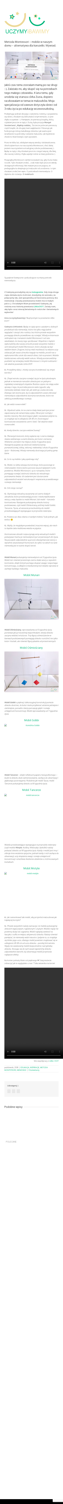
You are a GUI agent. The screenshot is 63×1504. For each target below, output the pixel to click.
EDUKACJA (25, 1067)
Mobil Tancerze (31, 789)
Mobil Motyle (31, 868)
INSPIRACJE (34, 1067)
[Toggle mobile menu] (57, 15)
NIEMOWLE (21, 1070)
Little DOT (39, 306)
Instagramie (37, 292)
